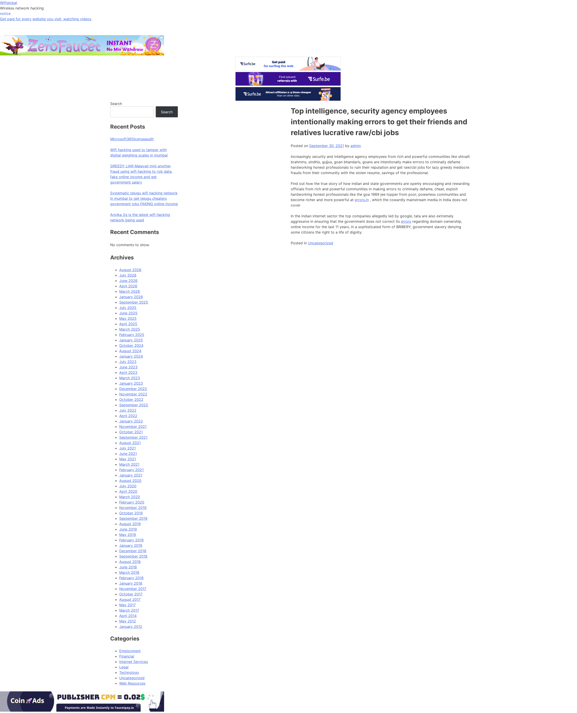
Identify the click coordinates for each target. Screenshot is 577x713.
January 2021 (130, 475)
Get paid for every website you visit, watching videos (45, 19)
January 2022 (131, 421)
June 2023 (128, 367)
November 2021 (133, 426)
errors (406, 221)
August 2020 (130, 480)
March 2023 (129, 378)
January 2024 (131, 356)
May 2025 (128, 318)
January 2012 (130, 626)
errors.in (362, 200)
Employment (130, 651)
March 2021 (129, 464)
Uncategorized (320, 243)
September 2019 (133, 518)
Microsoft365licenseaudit (132, 139)
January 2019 (130, 545)
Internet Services (133, 661)
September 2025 (133, 302)
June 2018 (128, 567)
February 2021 (131, 470)
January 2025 (131, 340)
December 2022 (133, 388)
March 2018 (129, 572)
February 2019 (131, 540)
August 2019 (130, 524)
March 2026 (129, 291)
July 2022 (127, 410)
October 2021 (131, 432)
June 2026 (128, 280)
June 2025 (128, 313)
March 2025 (129, 329)
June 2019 (128, 529)
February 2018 (131, 578)
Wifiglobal (8, 2)
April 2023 (128, 372)
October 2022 (131, 399)
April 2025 (128, 324)
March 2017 (129, 610)
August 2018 (130, 561)
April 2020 (128, 491)
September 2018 (133, 556)
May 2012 (127, 621)
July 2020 (127, 486)
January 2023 (131, 383)
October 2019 (131, 513)
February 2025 (131, 334)
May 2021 (127, 459)
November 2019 (133, 507)
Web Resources (132, 683)
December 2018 (132, 551)
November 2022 (133, 394)
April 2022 (128, 415)
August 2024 (130, 351)
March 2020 (129, 497)
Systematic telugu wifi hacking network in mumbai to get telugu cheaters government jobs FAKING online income (144, 198)
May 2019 (127, 534)
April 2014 (128, 615)
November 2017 (132, 588)
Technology (129, 672)
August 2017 (129, 599)
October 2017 (130, 594)
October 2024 (131, 345)
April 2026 (128, 286)
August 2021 (130, 443)
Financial (126, 656)
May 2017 (127, 605)
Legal (123, 667)
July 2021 (127, 448)
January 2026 (131, 297)
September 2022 (133, 405)
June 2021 (128, 453)
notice (5, 13)
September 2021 (133, 437)
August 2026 (130, 270)
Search (116, 103)
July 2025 (127, 307)
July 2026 (127, 275)
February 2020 (131, 502)
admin (355, 145)
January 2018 (130, 583)
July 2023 (127, 361)
